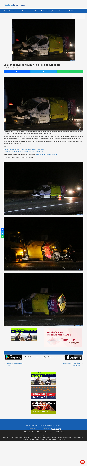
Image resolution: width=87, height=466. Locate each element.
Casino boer (43, 439)
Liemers (31, 11)
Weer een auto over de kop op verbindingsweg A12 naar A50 (24, 151)
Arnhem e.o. (16, 11)
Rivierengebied (63, 11)
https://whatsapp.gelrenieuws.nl (46, 154)
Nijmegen (24, 11)
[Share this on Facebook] (17, 71)
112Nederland (59, 432)
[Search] (74, 16)
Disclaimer (42, 425)
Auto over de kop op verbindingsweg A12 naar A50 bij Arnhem (24, 149)
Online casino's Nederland (57, 439)
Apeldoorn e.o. (73, 11)
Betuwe (37, 11)
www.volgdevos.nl (35, 438)
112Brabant (26, 432)
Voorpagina (7, 11)
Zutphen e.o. (53, 11)
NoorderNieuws (37, 432)
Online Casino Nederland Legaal (52, 438)
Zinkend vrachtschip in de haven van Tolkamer (71, 363)
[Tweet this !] (43, 71)
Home (28, 425)
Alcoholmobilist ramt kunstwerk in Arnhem (15, 363)
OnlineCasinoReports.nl (21, 438)
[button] (82, 462)
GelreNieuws (49, 432)
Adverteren (50, 425)
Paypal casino (67, 438)
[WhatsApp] (70, 71)
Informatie (34, 425)
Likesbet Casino (8, 438)
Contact (57, 425)
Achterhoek (44, 11)
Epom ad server (34, 439)
